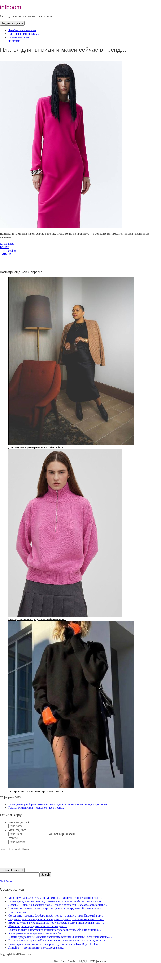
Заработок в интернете (22, 30)
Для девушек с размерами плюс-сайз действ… (36, 447)
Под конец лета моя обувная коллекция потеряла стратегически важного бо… (56, 919)
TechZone (6, 881)
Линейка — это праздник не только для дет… (36, 947)
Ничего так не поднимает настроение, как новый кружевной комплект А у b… (56, 908)
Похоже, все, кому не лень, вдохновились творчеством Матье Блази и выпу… (56, 901)
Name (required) (18, 822)
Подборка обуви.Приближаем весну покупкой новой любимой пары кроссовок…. (59, 804)
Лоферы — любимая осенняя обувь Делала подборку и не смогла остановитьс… (57, 905)
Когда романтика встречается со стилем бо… (35, 933)
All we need (7, 244)
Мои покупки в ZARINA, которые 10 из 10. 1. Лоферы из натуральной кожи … (55, 898)
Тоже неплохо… (18, 912)
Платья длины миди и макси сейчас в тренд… (36, 807)
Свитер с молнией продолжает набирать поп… (37, 619)
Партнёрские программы (23, 34)
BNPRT (4, 247)
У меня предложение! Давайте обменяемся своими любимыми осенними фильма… (60, 937)
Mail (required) (17, 830)
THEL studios (8, 251)
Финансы (14, 41)
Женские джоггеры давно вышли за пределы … (37, 926)
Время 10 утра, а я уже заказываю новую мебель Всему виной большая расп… (56, 922)
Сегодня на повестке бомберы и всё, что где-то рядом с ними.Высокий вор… (55, 915)
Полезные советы (19, 37)
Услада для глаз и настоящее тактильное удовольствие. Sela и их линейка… (54, 930)
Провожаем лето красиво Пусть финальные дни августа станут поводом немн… (57, 940)
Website (13, 838)
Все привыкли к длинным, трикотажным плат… (38, 791)
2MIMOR (5, 254)
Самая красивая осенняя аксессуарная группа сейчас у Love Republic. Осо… (54, 944)
